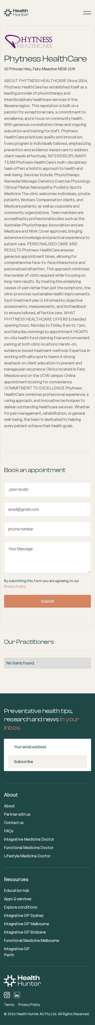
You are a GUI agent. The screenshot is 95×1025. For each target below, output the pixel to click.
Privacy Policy (15, 586)
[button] (87, 13)
